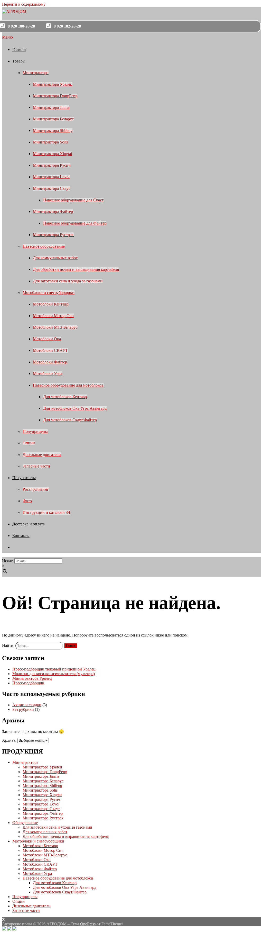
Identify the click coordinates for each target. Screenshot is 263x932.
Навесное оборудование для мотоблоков (68, 385)
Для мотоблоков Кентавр (65, 397)
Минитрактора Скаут (51, 188)
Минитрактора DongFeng (55, 96)
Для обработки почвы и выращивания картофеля (76, 269)
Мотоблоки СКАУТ (50, 350)
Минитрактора (36, 72)
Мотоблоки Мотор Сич (53, 315)
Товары (18, 61)
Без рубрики (23, 709)
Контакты (21, 535)
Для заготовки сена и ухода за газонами (67, 281)
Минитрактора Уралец (52, 84)
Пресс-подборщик (28, 683)
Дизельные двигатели (42, 454)
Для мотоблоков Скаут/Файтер (70, 420)
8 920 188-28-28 (21, 26)
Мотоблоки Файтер (50, 362)
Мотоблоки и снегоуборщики (48, 292)
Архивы (9, 740)
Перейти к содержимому (23, 4)
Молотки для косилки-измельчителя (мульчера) (53, 673)
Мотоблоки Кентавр (50, 304)
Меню (7, 37)
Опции (29, 443)
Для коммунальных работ (55, 258)
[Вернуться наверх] (3, 919)
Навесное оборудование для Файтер (74, 223)
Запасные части (36, 466)
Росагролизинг (36, 489)
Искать (8, 561)
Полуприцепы (35, 431)
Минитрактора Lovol (51, 177)
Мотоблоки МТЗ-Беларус (55, 327)
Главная (19, 49)
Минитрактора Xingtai (52, 153)
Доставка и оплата (28, 524)
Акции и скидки (26, 705)
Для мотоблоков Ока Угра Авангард (75, 408)
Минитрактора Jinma (51, 107)
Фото (27, 501)
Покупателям (24, 478)
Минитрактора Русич (51, 165)
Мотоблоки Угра (47, 373)
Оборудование (25, 822)
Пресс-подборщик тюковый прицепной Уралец (54, 669)
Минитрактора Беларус (53, 119)
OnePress (88, 924)
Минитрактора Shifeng (52, 130)
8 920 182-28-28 (67, 26)
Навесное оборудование (44, 246)
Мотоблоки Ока (47, 339)
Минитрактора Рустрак (53, 234)
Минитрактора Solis (50, 142)
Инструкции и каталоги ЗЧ (46, 512)
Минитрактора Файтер (53, 211)
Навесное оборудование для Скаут (73, 200)
